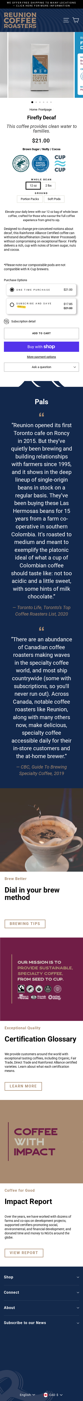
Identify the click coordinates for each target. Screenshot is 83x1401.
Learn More (23, 1086)
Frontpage (45, 109)
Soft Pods (54, 199)
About (9, 1308)
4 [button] (44, 103)
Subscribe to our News (25, 1323)
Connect (11, 1292)
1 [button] (32, 102)
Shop (8, 1277)
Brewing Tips (25, 923)
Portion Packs (30, 199)
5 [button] (48, 103)
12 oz (33, 185)
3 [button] (40, 103)
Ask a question (41, 367)
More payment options (41, 357)
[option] (41, 4)
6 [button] (51, 103)
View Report (24, 1253)
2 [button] (37, 103)
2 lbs (48, 185)
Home (33, 109)
